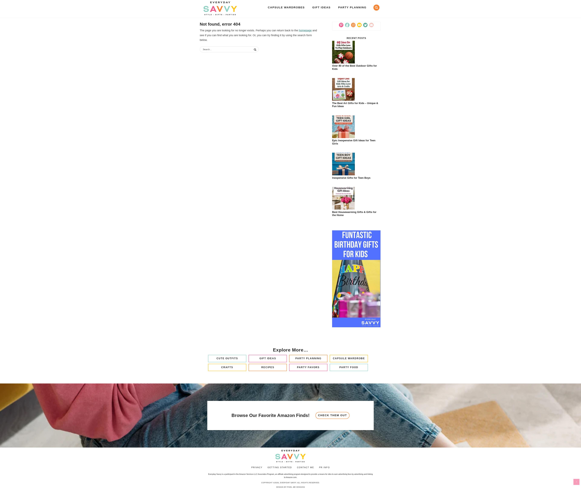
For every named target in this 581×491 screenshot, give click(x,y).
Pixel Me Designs (296, 487)
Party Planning (308, 358)
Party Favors (308, 367)
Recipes (267, 367)
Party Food (348, 367)
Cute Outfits (227, 358)
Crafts (227, 367)
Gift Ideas (267, 358)
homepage (305, 30)
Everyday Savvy (220, 8)
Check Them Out (332, 415)
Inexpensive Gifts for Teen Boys (351, 177)
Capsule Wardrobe (349, 358)
